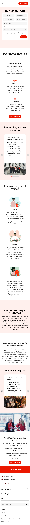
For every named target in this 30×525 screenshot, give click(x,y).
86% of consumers (12, 281)
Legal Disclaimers (6, 516)
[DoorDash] (6, 3)
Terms (3, 509)
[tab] (11, 176)
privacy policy (21, 33)
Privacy (3, 512)
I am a (5, 27)
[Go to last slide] (2, 155)
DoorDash (7, 521)
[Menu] (3, 3)
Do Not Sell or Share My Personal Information (13, 519)
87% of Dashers (10, 212)
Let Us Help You (6, 494)
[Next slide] (28, 155)
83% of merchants (12, 247)
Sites (2, 498)
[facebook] (5, 484)
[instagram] (8, 484)
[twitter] (2, 484)
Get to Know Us (6, 489)
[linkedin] (11, 484)
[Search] (16, 3)
